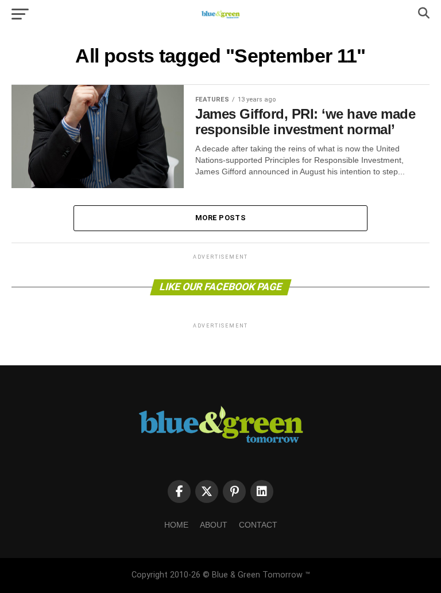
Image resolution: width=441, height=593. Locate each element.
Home (176, 524)
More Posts (220, 217)
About (213, 524)
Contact (258, 524)
